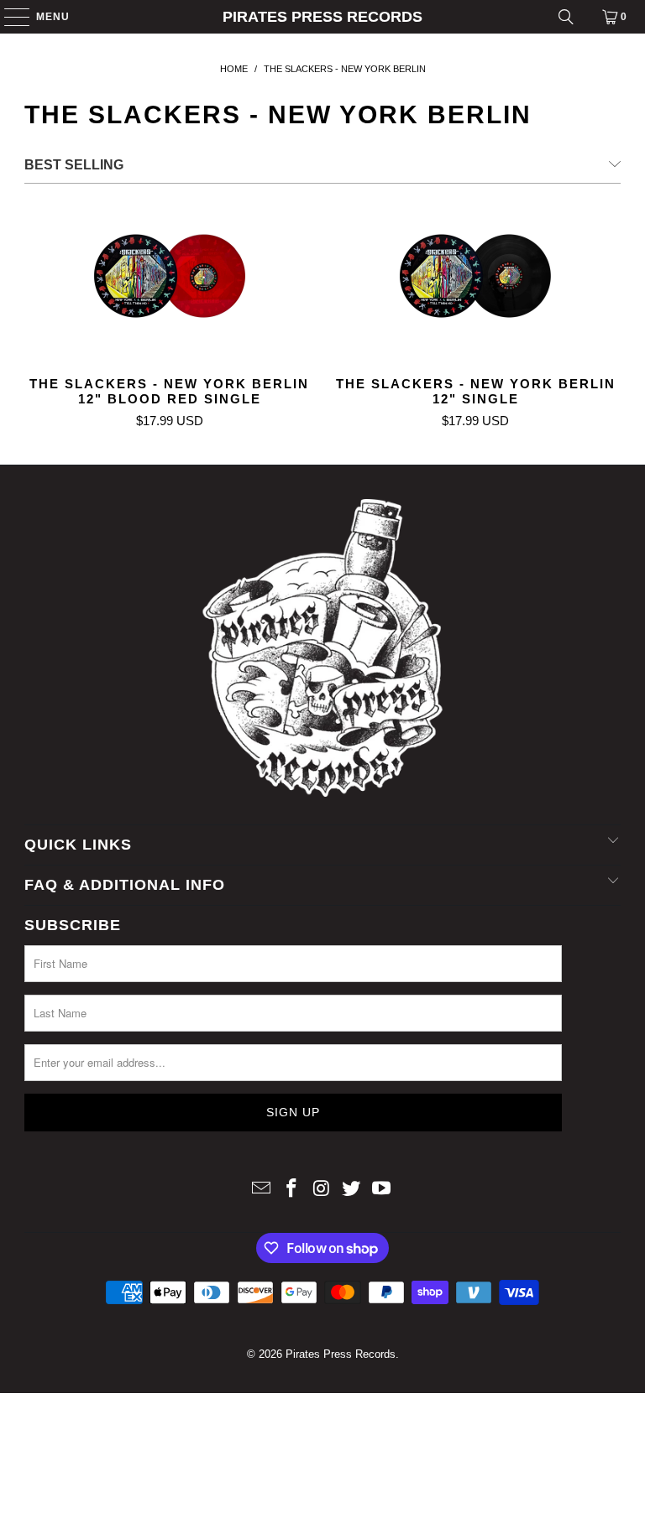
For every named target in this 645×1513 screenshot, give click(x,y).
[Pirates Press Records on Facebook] (291, 1189)
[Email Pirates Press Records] (262, 1189)
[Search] (566, 17)
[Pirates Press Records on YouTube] (382, 1189)
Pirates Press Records (322, 16)
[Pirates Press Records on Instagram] (321, 1189)
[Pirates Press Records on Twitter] (351, 1189)
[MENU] (9, 17)
